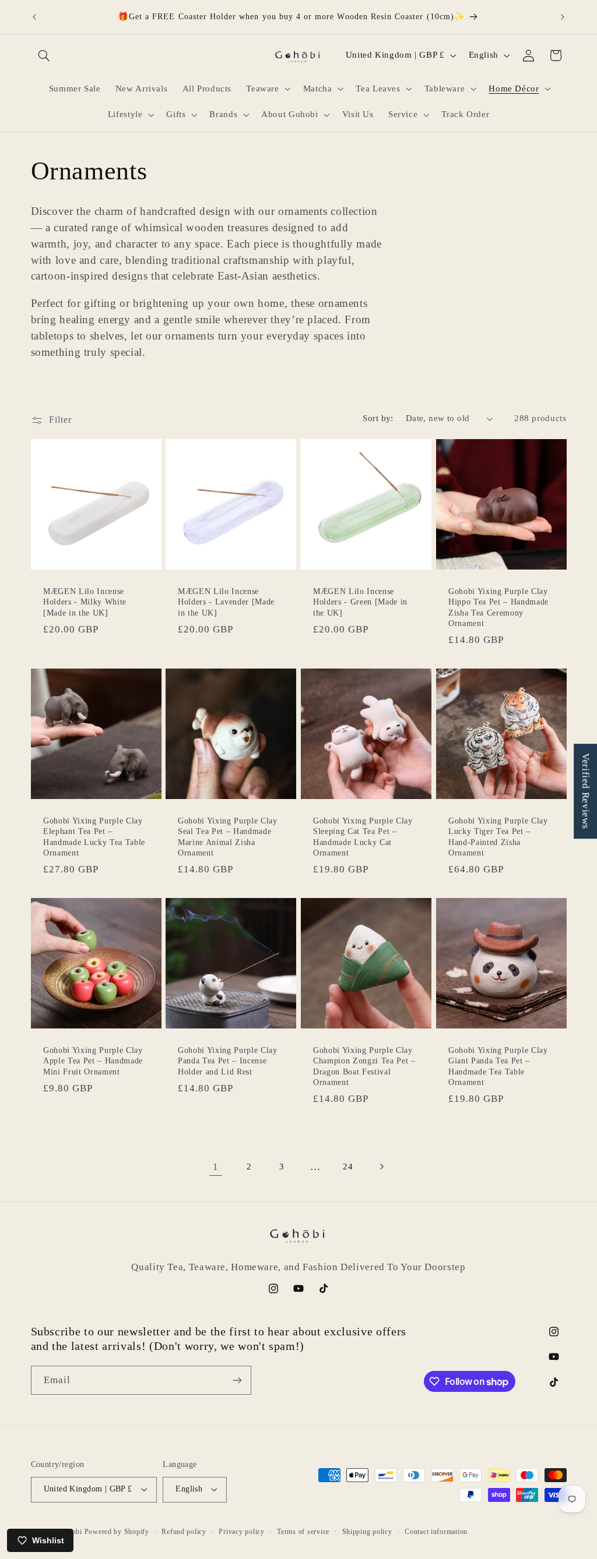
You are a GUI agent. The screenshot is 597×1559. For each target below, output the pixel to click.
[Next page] (381, 1167)
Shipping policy (367, 1531)
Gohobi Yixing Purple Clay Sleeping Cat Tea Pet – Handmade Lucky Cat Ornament (363, 836)
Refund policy (183, 1531)
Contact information (436, 1531)
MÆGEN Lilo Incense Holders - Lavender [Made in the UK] (226, 601)
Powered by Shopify (117, 1531)
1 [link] (216, 1166)
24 (348, 1166)
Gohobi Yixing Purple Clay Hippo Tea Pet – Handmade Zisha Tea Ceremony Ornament (498, 607)
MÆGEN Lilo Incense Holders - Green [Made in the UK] (360, 601)
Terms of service (303, 1531)
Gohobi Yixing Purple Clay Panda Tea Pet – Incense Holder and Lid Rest (228, 1060)
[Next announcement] (562, 17)
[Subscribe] (236, 1380)
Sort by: (378, 418)
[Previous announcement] (34, 17)
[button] (44, 55)
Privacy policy (241, 1531)
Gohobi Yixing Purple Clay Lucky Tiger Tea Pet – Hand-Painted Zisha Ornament (498, 836)
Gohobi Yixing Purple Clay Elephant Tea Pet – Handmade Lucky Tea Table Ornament (94, 836)
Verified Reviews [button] (585, 791)
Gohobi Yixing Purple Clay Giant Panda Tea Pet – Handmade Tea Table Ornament (498, 1066)
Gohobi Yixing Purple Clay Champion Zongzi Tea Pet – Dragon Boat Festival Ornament (364, 1066)
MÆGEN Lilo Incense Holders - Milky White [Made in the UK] (85, 601)
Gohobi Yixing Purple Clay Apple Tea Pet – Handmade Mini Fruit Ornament (93, 1060)
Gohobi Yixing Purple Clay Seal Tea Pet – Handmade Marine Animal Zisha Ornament (228, 836)
